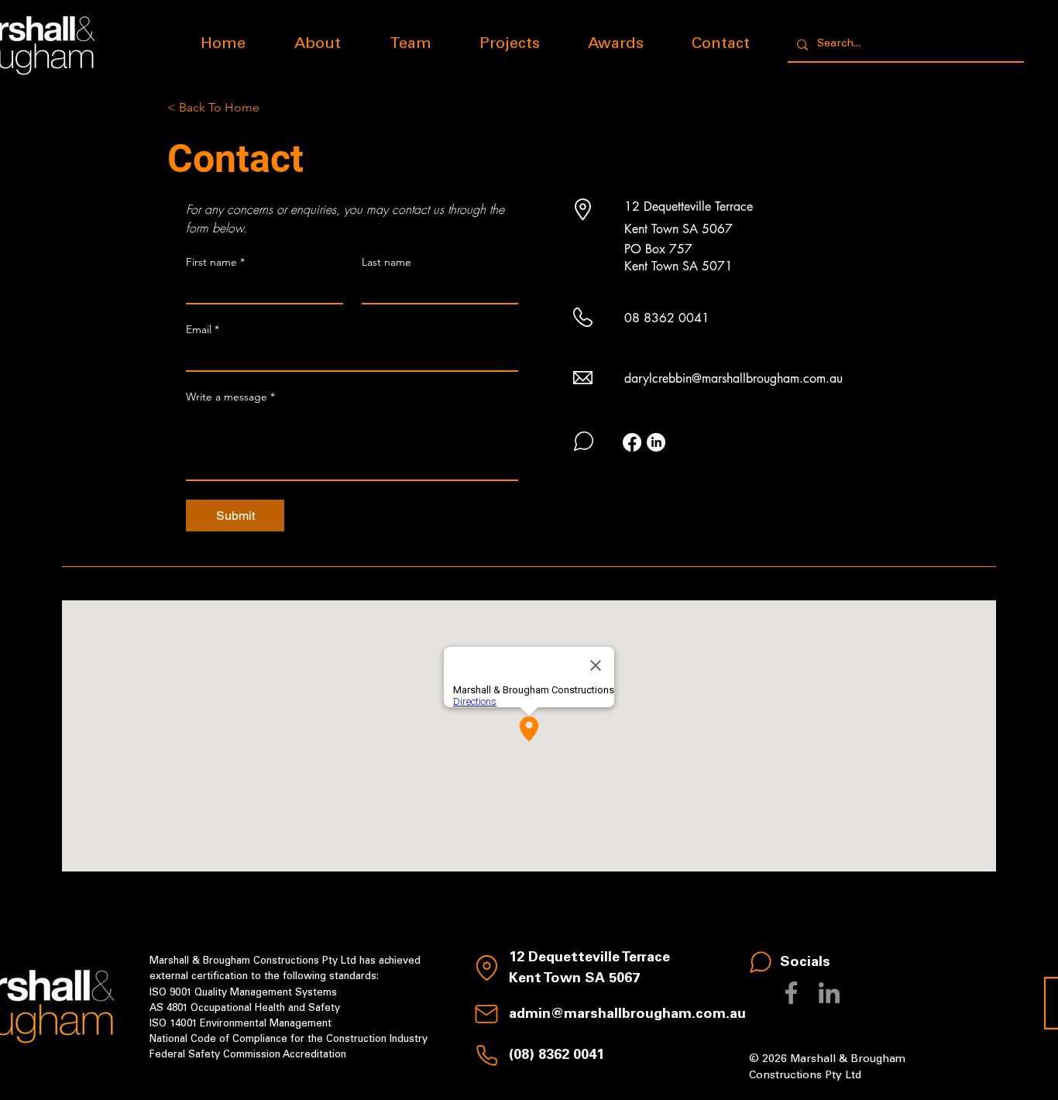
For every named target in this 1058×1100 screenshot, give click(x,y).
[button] (509, 45)
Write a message (230, 397)
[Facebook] (632, 442)
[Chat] (760, 962)
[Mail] (486, 1014)
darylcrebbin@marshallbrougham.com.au (733, 378)
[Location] (486, 967)
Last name (386, 262)
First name (215, 262)
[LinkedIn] (656, 442)
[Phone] (486, 1055)
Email (202, 329)
